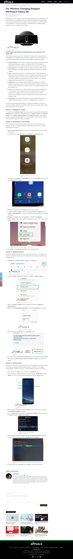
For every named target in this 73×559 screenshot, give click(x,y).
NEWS (55, 1)
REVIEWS (49, 1)
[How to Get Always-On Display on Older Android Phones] (26, 529)
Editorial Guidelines (44, 547)
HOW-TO (43, 1)
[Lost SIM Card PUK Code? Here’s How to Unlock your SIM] (12, 529)
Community (15, 547)
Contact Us (61, 547)
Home (8, 5)
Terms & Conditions (35, 547)
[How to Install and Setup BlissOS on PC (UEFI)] (41, 517)
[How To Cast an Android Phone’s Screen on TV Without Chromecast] (41, 529)
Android (10, 5)
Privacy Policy (21, 547)
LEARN (60, 1)
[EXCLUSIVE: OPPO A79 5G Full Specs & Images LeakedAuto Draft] (26, 517)
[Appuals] (8, 1)
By (6, 14)
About (11, 547)
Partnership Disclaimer (53, 547)
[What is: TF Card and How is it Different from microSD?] (12, 517)
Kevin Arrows (8, 14)
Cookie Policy (27, 547)
